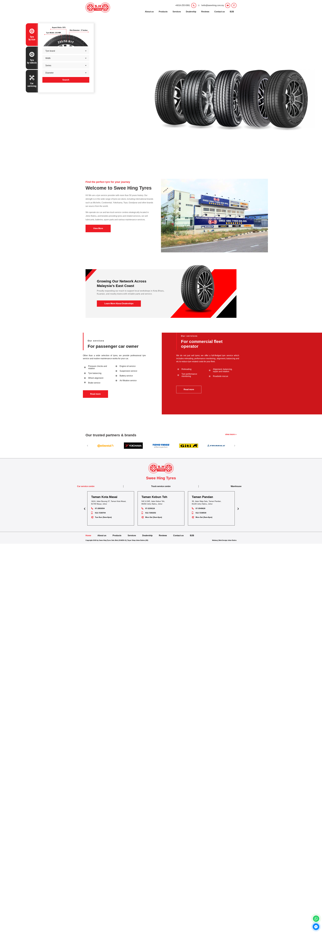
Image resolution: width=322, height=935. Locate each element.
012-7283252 (100, 513)
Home (88, 535)
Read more (95, 394)
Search (65, 80)
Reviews (205, 12)
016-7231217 (201, 513)
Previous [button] (87, 445)
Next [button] (234, 445)
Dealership (191, 12)
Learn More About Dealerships (118, 303)
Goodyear (133, 203)
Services (177, 12)
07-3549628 (150, 508)
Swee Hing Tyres (133, 188)
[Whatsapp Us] (316, 918)
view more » (230, 434)
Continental (107, 203)
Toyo (125, 203)
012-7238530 (150, 513)
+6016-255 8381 (182, 5)
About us (149, 12)
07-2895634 (200, 508)
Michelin (96, 203)
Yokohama (117, 203)
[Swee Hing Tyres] (98, 8)
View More (98, 228)
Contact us (219, 12)
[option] (105, 445)
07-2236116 (100, 508)
